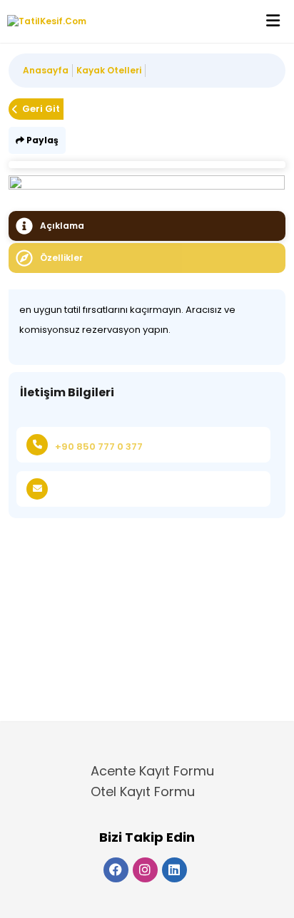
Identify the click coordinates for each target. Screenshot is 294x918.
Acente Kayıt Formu (152, 771)
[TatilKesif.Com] (43, 21)
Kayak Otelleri (108, 70)
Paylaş (41, 140)
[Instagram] (145, 869)
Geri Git (41, 108)
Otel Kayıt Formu (143, 791)
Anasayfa (46, 70)
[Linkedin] (174, 869)
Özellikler (61, 258)
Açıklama (62, 226)
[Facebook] (115, 869)
